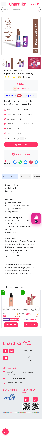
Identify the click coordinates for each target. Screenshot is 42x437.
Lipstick (30, 114)
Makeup (21, 114)
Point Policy (26, 357)
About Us (25, 347)
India (20, 119)
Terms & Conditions (29, 354)
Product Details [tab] (10, 177)
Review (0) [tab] (25, 177)
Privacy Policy (27, 351)
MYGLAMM (23, 109)
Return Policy (27, 360)
